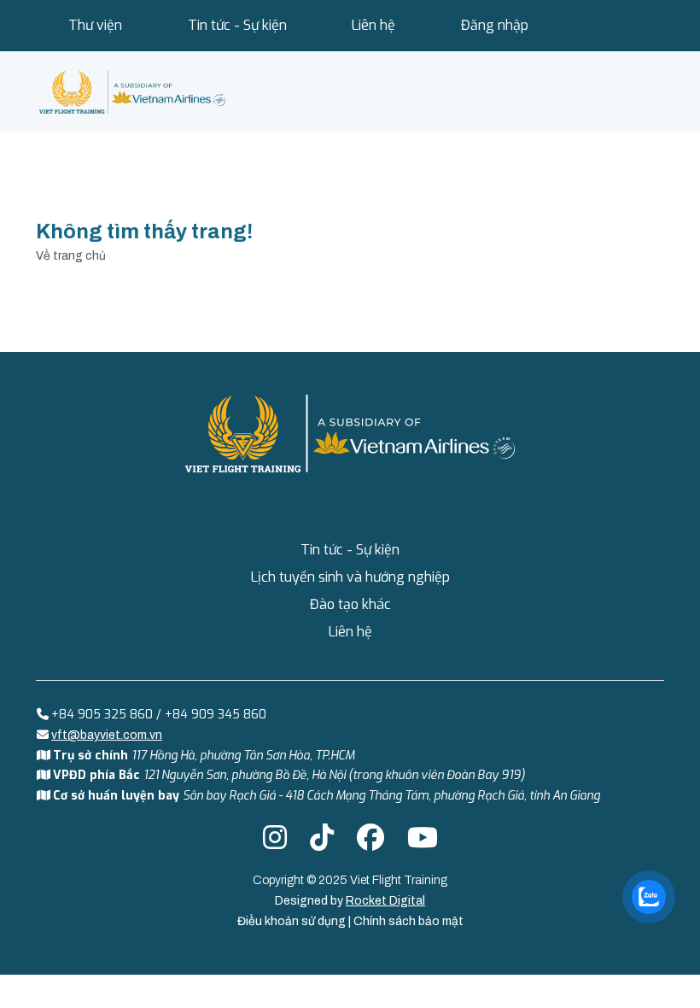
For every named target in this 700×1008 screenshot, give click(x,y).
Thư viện (95, 25)
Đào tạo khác (350, 604)
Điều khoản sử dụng (292, 921)
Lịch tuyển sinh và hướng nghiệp (350, 577)
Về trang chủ (71, 255)
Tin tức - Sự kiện (237, 25)
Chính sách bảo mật (408, 921)
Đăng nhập (494, 25)
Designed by (350, 900)
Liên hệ (373, 25)
